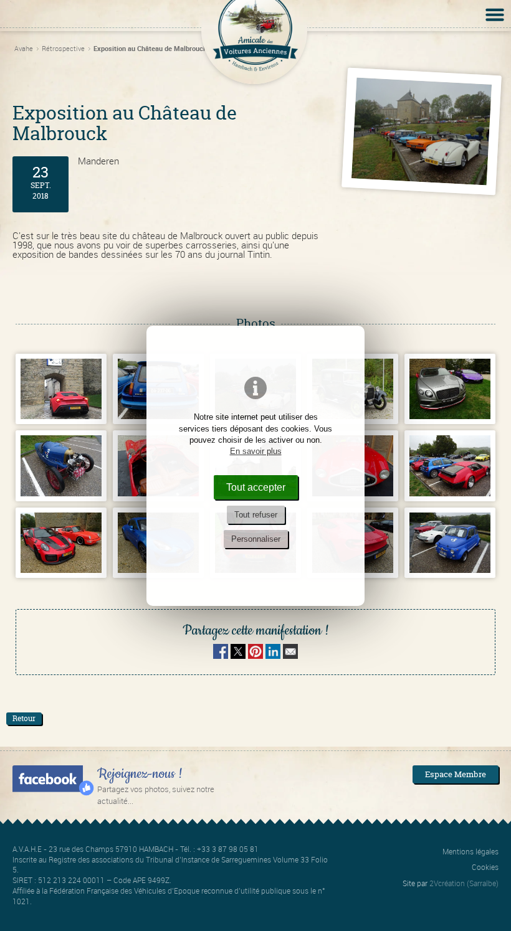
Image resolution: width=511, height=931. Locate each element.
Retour (24, 718)
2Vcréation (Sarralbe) (464, 883)
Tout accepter (255, 487)
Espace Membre (455, 774)
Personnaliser (255, 539)
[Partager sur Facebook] (220, 655)
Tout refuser (255, 514)
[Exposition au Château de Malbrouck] (422, 131)
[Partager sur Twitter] (239, 655)
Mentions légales (470, 851)
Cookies (485, 867)
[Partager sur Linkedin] (272, 655)
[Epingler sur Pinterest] (255, 655)
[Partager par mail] (290, 655)
